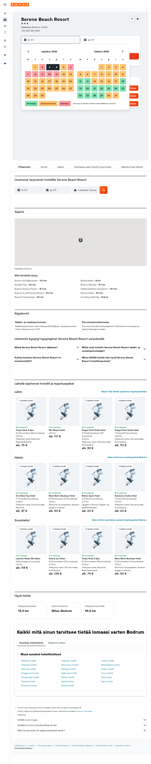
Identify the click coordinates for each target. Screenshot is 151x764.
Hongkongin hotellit (30, 677)
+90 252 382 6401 (30, 30)
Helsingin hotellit (68, 660)
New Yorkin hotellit (69, 665)
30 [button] (42, 95)
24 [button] (49, 88)
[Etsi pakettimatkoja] (5, 32)
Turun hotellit (107, 673)
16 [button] (42, 81)
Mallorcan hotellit (69, 673)
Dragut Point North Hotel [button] (94, 430)
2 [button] (42, 67)
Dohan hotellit (107, 660)
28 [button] (28, 95)
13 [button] (71, 74)
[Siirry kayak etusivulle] (20, 4)
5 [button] (63, 67)
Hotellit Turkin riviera (104, 745)
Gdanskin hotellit (29, 665)
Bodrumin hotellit (123, 745)
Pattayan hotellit (68, 669)
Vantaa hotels (67, 681)
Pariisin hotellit (67, 677)
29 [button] (35, 95)
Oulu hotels (106, 677)
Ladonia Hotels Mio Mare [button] (28, 558)
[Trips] (5, 55)
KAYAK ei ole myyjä (27, 719)
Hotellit (32, 745)
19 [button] (64, 81)
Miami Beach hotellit (110, 665)
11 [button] (56, 74)
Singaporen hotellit (30, 673)
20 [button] (70, 81)
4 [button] (56, 67)
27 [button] (70, 88)
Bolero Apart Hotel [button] (91, 495)
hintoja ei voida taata (83, 711)
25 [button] (56, 88)
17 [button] (49, 81)
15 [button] (35, 81)
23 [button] (42, 88)
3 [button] (49, 67)
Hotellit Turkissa (61, 745)
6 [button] (70, 67)
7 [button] (28, 74)
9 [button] (42, 74)
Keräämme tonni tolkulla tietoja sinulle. (37, 725)
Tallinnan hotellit (28, 669)
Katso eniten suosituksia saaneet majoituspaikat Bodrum (119, 520)
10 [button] (49, 74)
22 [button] (35, 88)
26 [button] (63, 88)
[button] (5, 4)
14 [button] (28, 81)
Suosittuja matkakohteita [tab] (31, 642)
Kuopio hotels (67, 685)
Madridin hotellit (28, 660)
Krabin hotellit (107, 669)
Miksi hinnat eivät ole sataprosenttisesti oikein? (41, 730)
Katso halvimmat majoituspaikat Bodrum (127, 457)
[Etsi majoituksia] (5, 20)
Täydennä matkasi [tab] (56, 642)
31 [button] (116, 95)
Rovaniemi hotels (29, 685)
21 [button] (28, 88)
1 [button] (35, 67)
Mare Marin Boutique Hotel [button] (62, 495)
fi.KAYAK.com (20, 745)
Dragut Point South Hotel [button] (127, 430)
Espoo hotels (107, 681)
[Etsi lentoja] (5, 13)
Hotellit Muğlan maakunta (82, 745)
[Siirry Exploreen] (5, 40)
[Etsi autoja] (5, 26)
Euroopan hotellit (45, 745)
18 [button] (56, 81)
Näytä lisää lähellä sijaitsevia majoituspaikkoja (124, 391)
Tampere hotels (28, 681)
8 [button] (35, 74)
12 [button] (64, 74)
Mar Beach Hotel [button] (57, 430)
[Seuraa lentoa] (5, 47)
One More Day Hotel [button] (25, 495)
